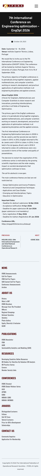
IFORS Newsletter (7, 339)
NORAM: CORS (6, 397)
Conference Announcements (11, 284)
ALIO (3, 389)
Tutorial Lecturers (7, 419)
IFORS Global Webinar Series (11, 386)
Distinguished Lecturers (9, 411)
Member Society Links (9, 370)
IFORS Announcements (9, 273)
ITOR (3, 342)
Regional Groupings (8, 312)
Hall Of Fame (6, 417)
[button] (36, 6)
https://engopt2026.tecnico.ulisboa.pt (16, 224)
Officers (4, 309)
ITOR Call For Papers (9, 279)
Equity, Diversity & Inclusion (11, 323)
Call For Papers (7, 276)
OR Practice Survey (8, 364)
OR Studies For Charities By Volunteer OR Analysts (18, 362)
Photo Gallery (6, 320)
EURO (3, 394)
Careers (4, 367)
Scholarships (6, 425)
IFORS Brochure (7, 304)
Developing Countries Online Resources (15, 359)
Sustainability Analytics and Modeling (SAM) (16, 348)
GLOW (4, 326)
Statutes (4, 317)
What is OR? (6, 301)
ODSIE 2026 (35, 240)
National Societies (8, 315)
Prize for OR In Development (11, 422)
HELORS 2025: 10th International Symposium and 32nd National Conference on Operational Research (11, 244)
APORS (4, 392)
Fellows (4, 414)
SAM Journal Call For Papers (11, 281)
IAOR (3, 345)
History (4, 298)
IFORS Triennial (7, 383)
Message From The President (11, 306)
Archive (4, 287)
